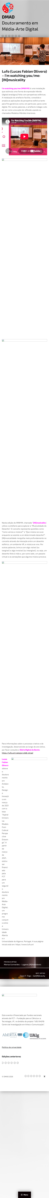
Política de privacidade (11, 1047)
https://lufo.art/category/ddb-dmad (17, 753)
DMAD (8, 16)
